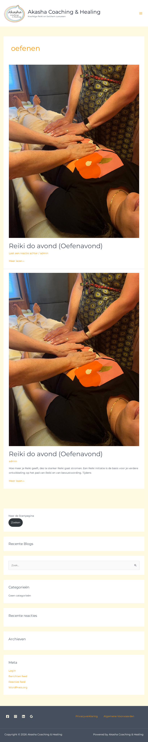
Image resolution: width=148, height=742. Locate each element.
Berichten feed (17, 676)
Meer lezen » (16, 260)
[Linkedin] (23, 716)
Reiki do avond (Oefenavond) (56, 246)
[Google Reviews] (31, 716)
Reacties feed (16, 681)
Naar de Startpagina (21, 515)
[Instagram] (15, 716)
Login (12, 670)
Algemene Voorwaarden (118, 716)
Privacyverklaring (89, 716)
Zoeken (15, 522)
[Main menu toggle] (141, 13)
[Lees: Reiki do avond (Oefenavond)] (74, 151)
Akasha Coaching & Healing (64, 12)
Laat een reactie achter (23, 253)
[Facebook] (7, 716)
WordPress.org (17, 687)
